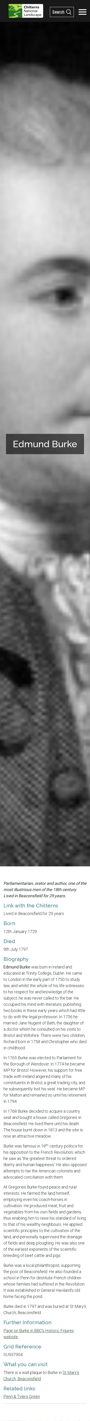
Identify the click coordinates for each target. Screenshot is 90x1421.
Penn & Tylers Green (21, 1396)
